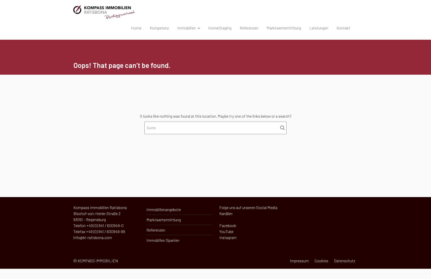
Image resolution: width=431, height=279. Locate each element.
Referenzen (249, 27)
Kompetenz (159, 27)
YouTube (226, 231)
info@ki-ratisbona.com (92, 237)
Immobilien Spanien (162, 240)
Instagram (227, 237)
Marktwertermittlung (284, 27)
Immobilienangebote (163, 209)
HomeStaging (219, 27)
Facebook (227, 225)
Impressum (299, 260)
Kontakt (343, 27)
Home (136, 27)
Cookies (321, 260)
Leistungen (318, 27)
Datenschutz (344, 260)
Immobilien (186, 27)
